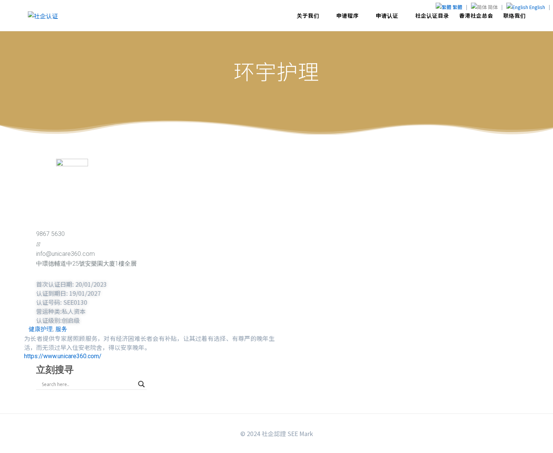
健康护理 (41, 329)
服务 (61, 329)
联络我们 (514, 15)
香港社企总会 (476, 15)
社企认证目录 (432, 15)
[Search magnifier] (141, 384)
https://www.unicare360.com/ (63, 356)
